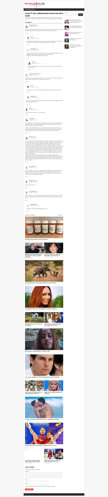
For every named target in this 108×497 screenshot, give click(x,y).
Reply (27, 33)
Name (26, 479)
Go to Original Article (30, 9)
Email (26, 483)
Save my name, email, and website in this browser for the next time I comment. (40, 486)
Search (66, 12)
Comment (27, 471)
